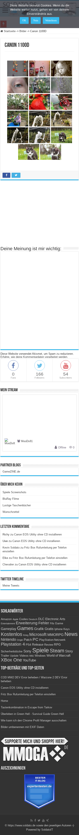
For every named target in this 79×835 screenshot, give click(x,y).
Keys (66, 629)
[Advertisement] (39, 215)
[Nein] (74, 14)
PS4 (28, 644)
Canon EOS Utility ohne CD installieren (38, 534)
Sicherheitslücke (12, 651)
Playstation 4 (13, 644)
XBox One (11, 660)
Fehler (43, 623)
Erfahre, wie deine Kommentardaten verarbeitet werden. (34, 356)
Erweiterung (26, 623)
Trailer (5, 655)
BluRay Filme (11, 498)
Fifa (52, 623)
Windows (40, 655)
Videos (23, 655)
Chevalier (8, 564)
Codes (23, 619)
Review (48, 644)
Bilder (22, 31)
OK (24, 20)
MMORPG (55, 635)
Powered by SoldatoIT (39, 829)
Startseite (9, 31)
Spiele (40, 650)
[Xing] (47, 820)
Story (69, 651)
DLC (41, 619)
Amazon (6, 619)
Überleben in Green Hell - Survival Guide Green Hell (32, 714)
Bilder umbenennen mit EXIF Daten (22, 727)
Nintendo (8, 639)
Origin (20, 640)
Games (25, 628)
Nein (35, 20)
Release (37, 644)
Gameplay (8, 629)
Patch (28, 639)
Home (4, 700)
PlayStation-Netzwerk (52, 639)
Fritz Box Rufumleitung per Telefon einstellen (40, 557)
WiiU (31, 655)
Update (14, 655)
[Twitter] (39, 820)
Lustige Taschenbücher (17, 505)
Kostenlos (11, 634)
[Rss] (31, 820)
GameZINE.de (11, 471)
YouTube (29, 660)
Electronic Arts (55, 619)
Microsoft (38, 634)
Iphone (58, 629)
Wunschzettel (11, 511)
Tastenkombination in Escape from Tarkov (26, 707)
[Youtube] (43, 820)
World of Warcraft (58, 655)
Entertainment (8, 623)
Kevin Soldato (11, 547)
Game (59, 623)
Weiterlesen (51, 20)
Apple (15, 619)
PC (35, 639)
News (71, 634)
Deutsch (33, 619)
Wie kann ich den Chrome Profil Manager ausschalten (33, 720)
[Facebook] (35, 820)
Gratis (49, 629)
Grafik (39, 629)
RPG (57, 644)
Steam (57, 650)
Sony (27, 651)
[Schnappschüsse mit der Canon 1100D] (17, 68)
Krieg (25, 635)
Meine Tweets (11, 585)
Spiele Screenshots (14, 492)
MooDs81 (27, 441)
